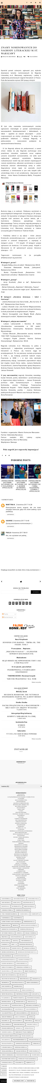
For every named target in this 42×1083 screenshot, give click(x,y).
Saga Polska (18, 1009)
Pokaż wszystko (36, 682)
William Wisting (20, 1051)
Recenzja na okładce (21, 854)
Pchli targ (21, 840)
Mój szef (21, 975)
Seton (30, 1016)
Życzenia (21, 889)
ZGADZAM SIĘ (30, 1080)
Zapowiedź (21, 883)
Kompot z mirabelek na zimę (21, 716)
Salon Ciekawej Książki (21, 860)
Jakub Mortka (29, 936)
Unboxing (21, 869)
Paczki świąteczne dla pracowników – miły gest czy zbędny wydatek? (21, 706)
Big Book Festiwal (21, 806)
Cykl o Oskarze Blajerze (9, 914)
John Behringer (25, 940)
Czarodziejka (5, 917)
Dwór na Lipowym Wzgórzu (28, 925)
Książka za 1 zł (21, 827)
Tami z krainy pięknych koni (9, 1035)
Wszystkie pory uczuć (8, 1058)
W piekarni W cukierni (21, 872)
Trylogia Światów (7, 1043)
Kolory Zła (5, 948)
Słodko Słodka (21, 702)
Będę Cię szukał (28, 906)
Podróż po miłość (18, 997)
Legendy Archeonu (7, 963)
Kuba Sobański (6, 955)
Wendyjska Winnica (20, 1047)
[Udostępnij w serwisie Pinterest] (9, 455)
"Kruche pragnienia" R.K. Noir (21, 679)
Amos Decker (5, 902)
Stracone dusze (18, 1024)
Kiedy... (13, 944)
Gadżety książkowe (21, 818)
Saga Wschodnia (30, 1009)
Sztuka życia (28, 1028)
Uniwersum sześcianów (22, 1043)
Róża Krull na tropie (32, 1005)
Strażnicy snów (31, 1024)
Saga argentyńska (7, 1013)
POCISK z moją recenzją (21, 837)
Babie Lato (16, 902)
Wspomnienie (21, 877)
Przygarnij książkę (21, 849)
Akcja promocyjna (21, 800)
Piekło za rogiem (26, 990)
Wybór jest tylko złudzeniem (26, 1058)
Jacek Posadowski (15, 936)
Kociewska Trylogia (25, 944)
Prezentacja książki (21, 846)
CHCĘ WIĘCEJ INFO (19, 1080)
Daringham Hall (28, 921)
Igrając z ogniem (30, 933)
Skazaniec (4, 1020)
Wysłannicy (18, 1062)
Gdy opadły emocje (7, 933)
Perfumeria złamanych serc (10, 990)
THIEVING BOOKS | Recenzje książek (21, 676)
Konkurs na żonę (29, 948)
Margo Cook (17, 971)
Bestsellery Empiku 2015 (21, 804)
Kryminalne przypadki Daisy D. (26, 952)
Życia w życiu (5, 1074)
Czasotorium (17, 917)
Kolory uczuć (16, 948)
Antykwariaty (21, 801)
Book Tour (21, 809)
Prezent (21, 843)
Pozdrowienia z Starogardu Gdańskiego (21, 671)
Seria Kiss (33, 1013)
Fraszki (21, 817)
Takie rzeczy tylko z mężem (23, 1032)
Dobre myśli (5, 925)
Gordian (19, 933)
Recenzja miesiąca (21, 852)
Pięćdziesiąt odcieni (21, 994)
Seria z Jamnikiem (20, 1016)
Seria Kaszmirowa (21, 1013)
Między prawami (29, 971)
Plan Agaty (35, 994)
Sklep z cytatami (21, 863)
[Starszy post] (40, 581)
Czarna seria (23, 914)
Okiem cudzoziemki (32, 982)
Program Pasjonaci (21, 848)
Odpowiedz (10, 514)
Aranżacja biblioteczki (21, 803)
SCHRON (21, 725)
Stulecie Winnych (7, 1028)
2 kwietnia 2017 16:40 (21, 521)
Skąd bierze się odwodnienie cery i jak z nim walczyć (21, 661)
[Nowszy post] (1, 581)
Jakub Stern (5, 940)
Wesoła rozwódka (7, 1051)
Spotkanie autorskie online (21, 866)
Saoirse (9, 521)
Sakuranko (21, 731)
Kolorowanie (21, 824)
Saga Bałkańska (6, 1009)
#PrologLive (21, 795)
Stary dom (28, 1020)
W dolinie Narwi (6, 1047)
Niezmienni (4, 982)
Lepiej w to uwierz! (7, 967)
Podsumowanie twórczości (21, 841)
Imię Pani (4, 936)
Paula (8, 532)
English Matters (21, 812)
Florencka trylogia (25, 929)
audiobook (21, 886)
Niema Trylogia (24, 978)
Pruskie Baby (19, 1001)
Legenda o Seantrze (23, 959)
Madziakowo (21, 657)
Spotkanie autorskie (21, 865)
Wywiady (21, 882)
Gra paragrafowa (21, 820)
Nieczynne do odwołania (8, 978)
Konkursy (21, 826)
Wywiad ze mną (21, 880)
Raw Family (5, 1005)
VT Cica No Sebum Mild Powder (21, 734)
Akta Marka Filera (18, 898)
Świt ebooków (21, 888)
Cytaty (21, 810)
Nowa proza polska (17, 982)
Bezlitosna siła (27, 902)
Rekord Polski (21, 857)
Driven (15, 925)
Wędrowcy (29, 1062)
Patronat (21, 838)
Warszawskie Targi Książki (21, 874)
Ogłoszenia (33, 56)
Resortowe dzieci (17, 1005)
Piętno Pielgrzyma (7, 994)
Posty (5, 614)
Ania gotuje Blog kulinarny (21, 713)
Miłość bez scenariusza (8, 975)
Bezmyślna (5, 906)
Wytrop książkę (21, 878)
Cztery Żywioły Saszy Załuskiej (11, 921)
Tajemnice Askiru (6, 1032)
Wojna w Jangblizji (7, 1055)
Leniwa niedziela (20, 963)
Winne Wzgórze (33, 1051)
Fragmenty (21, 815)
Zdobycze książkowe (21, 885)
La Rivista (21, 829)
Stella (37, 1020)
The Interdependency (19, 1039)
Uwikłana (35, 1043)
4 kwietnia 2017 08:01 (20, 532)
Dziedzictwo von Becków (9, 929)
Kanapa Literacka (21, 823)
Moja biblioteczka (21, 832)
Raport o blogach (21, 851)
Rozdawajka (21, 858)
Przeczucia (31, 1001)
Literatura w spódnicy (22, 967)
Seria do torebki (6, 1016)
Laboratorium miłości (8, 959)
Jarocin (15, 940)
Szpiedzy (18, 1028)
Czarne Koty (35, 914)
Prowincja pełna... (7, 1001)
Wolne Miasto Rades (22, 1055)
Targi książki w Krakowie (21, 868)
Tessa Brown (5, 1039)
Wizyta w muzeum (21, 875)
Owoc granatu (6, 986)
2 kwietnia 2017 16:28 (24, 504)
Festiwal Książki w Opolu (21, 814)
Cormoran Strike (6, 910)
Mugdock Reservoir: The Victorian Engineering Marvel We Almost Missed (21, 695)
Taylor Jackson (26, 1035)
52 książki (21, 798)
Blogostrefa (21, 807)
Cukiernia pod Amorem (22, 910)
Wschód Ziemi (35, 1055)
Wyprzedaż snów (6, 1062)
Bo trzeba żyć (16, 906)
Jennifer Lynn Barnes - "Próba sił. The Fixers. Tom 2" (21, 643)
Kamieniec (4, 944)
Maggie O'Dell (5, 971)
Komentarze (8, 617)
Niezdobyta (35, 978)
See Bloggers (21, 861)
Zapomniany (5, 1070)
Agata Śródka (5, 898)
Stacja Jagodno (16, 1020)
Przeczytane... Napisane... (21, 648)
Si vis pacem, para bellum (21, 667)
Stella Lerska (6, 1024)
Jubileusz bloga (21, 821)
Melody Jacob (21, 691)
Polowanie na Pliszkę (33, 997)
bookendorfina (21, 722)
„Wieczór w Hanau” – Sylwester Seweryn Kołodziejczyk (21, 652)
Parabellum (17, 986)
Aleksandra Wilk (33, 898)
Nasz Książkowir (21, 639)
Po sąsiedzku (5, 997)
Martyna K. (10, 504)
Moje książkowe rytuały (21, 834)
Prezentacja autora (21, 844)
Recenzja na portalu (21, 855)
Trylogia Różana (33, 1039)
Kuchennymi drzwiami (20, 955)
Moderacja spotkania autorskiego (21, 831)
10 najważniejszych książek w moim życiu (21, 797)
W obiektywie (21, 871)
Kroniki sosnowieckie (8, 952)
